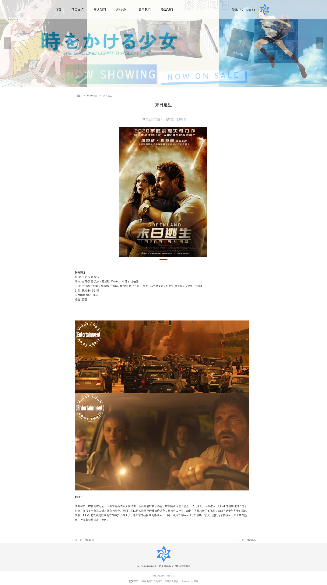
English (250, 9)
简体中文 (238, 9)
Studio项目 (92, 95)
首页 (79, 95)
